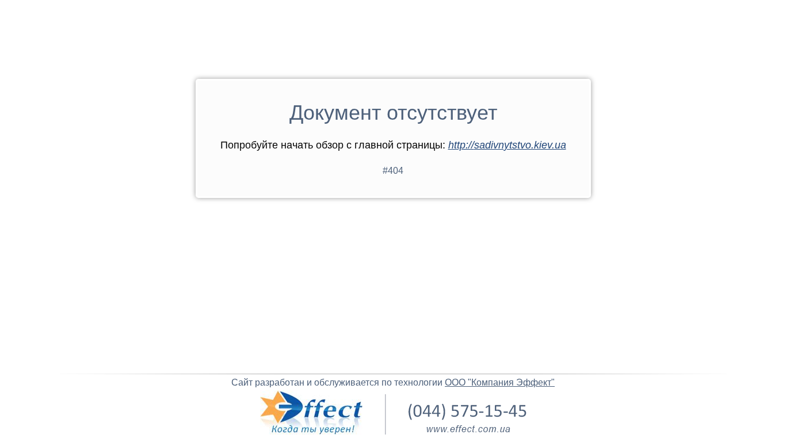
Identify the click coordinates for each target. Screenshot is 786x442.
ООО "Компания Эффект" (500, 382)
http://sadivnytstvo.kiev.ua (507, 145)
